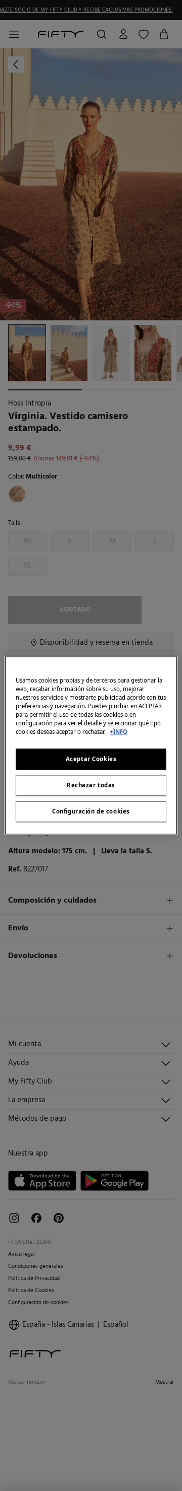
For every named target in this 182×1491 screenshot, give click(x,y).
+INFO (118, 732)
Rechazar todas (91, 785)
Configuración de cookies (91, 812)
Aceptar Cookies (91, 759)
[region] (91, 745)
